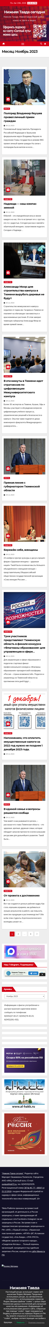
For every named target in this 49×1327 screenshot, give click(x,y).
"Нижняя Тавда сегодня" (13, 1173)
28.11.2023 (10, 900)
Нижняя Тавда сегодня (24, 12)
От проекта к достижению (21, 895)
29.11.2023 (10, 401)
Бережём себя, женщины (21, 549)
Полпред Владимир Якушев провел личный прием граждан (23, 117)
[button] (41, 44)
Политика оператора (36, 1323)
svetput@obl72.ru (9, 1184)
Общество (8, 199)
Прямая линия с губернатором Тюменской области (22, 486)
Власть (6, 108)
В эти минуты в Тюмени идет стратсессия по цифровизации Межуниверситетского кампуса (23, 388)
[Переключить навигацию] (22, 44)
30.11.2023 (10, 125)
